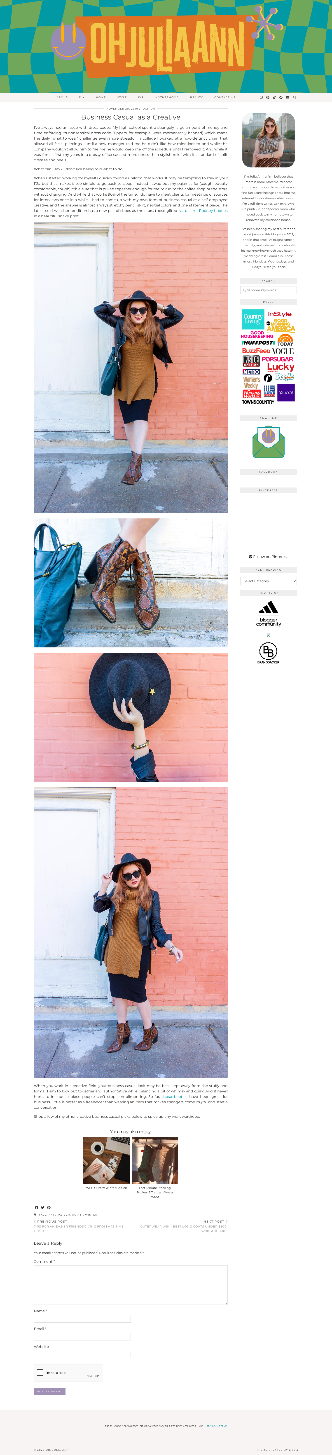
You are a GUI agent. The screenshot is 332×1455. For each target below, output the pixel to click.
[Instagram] (261, 97)
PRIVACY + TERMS (216, 1426)
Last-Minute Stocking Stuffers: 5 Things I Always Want (154, 1192)
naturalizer (59, 1214)
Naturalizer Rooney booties (203, 211)
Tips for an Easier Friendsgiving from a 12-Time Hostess (79, 1226)
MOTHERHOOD (167, 97)
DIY (82, 97)
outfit (77, 1214)
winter (91, 1214)
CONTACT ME (225, 97)
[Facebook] (281, 97)
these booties (174, 1096)
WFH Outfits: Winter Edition (106, 1188)
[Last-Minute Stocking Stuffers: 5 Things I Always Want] (155, 1161)
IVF (141, 97)
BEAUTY (196, 97)
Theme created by (277, 1449)
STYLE (122, 97)
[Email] (288, 97)
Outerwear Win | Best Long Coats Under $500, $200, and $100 (184, 1226)
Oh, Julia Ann (57, 1449)
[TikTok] (274, 97)
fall (43, 1214)
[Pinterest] (268, 97)
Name (40, 1311)
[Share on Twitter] (43, 1208)
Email (40, 1329)
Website (41, 1347)
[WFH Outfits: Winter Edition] (106, 1161)
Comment (44, 1261)
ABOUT (62, 97)
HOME (101, 97)
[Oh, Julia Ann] (166, 46)
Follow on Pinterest (270, 557)
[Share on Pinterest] (49, 1208)
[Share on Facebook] (37, 1208)
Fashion (148, 108)
